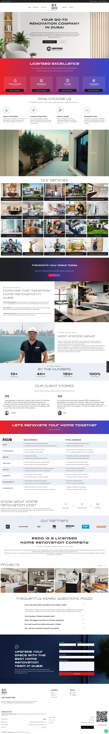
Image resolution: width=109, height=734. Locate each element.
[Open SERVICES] (38, 7)
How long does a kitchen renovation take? (40, 616)
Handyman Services (54, 254)
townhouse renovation (76, 199)
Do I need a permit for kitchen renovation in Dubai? (43, 624)
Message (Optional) (63, 660)
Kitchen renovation (11, 217)
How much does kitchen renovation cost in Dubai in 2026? (45, 605)
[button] (50, 41)
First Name (62, 642)
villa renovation (33, 199)
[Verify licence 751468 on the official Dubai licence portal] (102, 716)
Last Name (80, 642)
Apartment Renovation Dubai (11, 199)
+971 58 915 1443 (8, 697)
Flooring (32, 236)
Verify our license (86, 727)
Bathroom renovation (97, 199)
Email (60, 649)
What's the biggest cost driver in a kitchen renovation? (44, 620)
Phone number (63, 654)
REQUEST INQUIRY (107, 367)
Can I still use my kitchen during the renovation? (42, 628)
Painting (97, 217)
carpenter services (76, 217)
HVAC (76, 236)
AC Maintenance (54, 217)
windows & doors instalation (97, 254)
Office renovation (54, 199)
